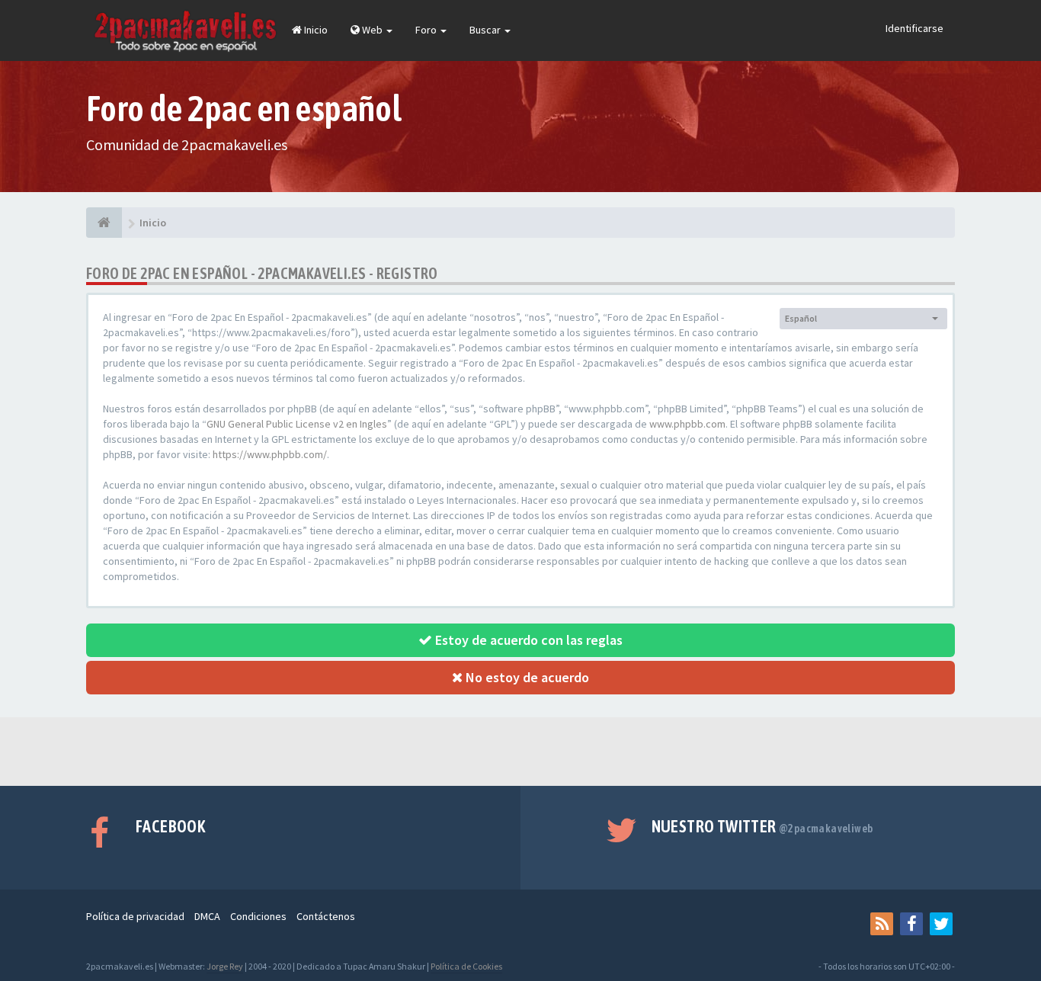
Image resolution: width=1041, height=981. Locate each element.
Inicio (315, 30)
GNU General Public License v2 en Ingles (297, 424)
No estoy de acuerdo (526, 677)
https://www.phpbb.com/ (270, 454)
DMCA (207, 916)
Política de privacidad (135, 916)
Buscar (486, 30)
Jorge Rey (225, 966)
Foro (427, 30)
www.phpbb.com (687, 424)
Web (372, 30)
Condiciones (258, 916)
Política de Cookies (466, 966)
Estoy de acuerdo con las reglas (527, 640)
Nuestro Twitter (762, 826)
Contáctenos (325, 916)
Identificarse (914, 28)
